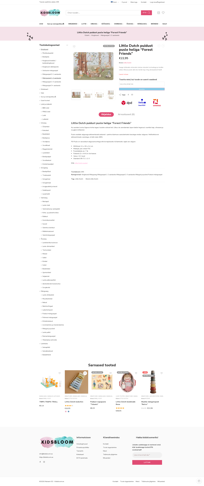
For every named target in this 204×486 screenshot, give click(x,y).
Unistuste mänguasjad (50, 70)
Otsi (145, 13)
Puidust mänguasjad (155, 174)
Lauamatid (46, 194)
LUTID (83, 24)
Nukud (44, 302)
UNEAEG (94, 24)
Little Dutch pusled (81, 163)
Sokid (44, 265)
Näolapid (45, 201)
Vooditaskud (46, 160)
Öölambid (45, 127)
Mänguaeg (93, 174)
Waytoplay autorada (49, 340)
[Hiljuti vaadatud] (199, 481)
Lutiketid (45, 119)
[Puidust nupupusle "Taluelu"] (102, 382)
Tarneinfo (79, 451)
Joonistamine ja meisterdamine (53, 325)
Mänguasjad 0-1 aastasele (51, 74)
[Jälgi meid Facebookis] (40, 462)
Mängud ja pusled (141, 174)
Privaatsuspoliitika (82, 447)
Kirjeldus (106, 114)
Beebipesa (46, 138)
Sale (42, 93)
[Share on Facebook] (128, 94)
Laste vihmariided (48, 246)
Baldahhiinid (46, 355)
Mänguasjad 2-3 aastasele (125, 174)
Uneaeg (43, 123)
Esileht (87, 35)
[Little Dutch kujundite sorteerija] (163, 45)
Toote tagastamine (110, 447)
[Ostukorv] (158, 12)
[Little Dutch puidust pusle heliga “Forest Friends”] (93, 66)
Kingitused (95, 35)
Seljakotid (45, 276)
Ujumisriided (46, 272)
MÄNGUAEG (142, 24)
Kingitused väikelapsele (50, 67)
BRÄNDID (154, 24)
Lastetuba (44, 343)
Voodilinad (46, 145)
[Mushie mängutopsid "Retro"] (153, 382)
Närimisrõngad (47, 306)
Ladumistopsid (47, 310)
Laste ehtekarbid (48, 295)
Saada (142, 89)
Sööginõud (46, 179)
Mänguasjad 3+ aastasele (51, 85)
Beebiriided (46, 269)
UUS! (41, 24)
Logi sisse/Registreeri (157, 2)
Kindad (44, 261)
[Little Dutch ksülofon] (76, 382)
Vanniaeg (44, 198)
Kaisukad (45, 130)
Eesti (115, 2)
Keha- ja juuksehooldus (50, 213)
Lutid (44, 115)
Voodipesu (46, 142)
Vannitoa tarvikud (48, 228)
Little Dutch (127, 63)
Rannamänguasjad (48, 336)
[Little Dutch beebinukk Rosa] (127, 382)
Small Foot (47, 398)
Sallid (44, 257)
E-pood (124, 2)
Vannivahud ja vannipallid (51, 209)
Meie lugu (134, 2)
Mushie (147, 398)
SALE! (164, 24)
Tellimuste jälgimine (110, 454)
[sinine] (68, 411)
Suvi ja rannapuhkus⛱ (55, 24)
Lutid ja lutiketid (46, 104)
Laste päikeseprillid (49, 280)
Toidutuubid (46, 175)
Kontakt (143, 2)
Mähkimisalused (48, 231)
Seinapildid (46, 347)
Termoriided (46, 250)
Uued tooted (45, 100)
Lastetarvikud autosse (50, 243)
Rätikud (45, 216)
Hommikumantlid (48, 220)
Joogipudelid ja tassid (49, 186)
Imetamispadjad (47, 164)
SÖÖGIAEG (105, 24)
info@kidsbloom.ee (46, 454)
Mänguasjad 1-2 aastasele (110, 35)
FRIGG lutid (46, 112)
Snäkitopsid (46, 190)
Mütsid (44, 254)
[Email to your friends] (132, 95)
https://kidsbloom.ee (46, 457)
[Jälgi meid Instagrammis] (44, 462)
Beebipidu (45, 57)
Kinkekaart (44, 89)
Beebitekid (46, 134)
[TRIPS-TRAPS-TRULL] (51, 382)
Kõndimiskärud (47, 321)
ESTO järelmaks (82, 458)
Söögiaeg (44, 168)
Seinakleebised (47, 351)
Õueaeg (43, 239)
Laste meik (46, 205)
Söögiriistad (46, 183)
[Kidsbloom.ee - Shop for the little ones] (50, 13)
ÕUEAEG (130, 24)
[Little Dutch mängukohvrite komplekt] (159, 45)
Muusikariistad (47, 299)
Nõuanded (106, 458)
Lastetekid (46, 153)
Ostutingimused (81, 444)
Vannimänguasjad (48, 235)
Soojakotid (46, 287)
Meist (105, 451)
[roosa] (66, 411)
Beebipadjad (46, 157)
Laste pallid (46, 332)
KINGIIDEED (72, 24)
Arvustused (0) (126, 114)
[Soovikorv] (74, 46)
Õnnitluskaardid (47, 53)
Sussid (44, 224)
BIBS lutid (45, 108)
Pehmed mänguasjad (49, 317)
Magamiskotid (47, 149)
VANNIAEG (118, 24)
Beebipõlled (46, 171)
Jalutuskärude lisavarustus (51, 284)
